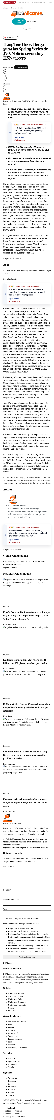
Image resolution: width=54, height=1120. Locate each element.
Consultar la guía (11, 279)
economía (12, 517)
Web (5, 909)
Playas (10, 1024)
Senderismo (12, 1036)
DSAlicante (7, 962)
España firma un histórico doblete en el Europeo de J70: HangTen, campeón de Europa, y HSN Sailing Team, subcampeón (26, 615)
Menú (25, 29)
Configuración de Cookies (15, 1116)
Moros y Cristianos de (38, 2)
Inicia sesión (31, 21)
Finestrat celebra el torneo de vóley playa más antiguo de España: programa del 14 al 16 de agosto (25, 802)
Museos (11, 1041)
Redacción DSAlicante (12, 101)
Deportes (11, 1010)
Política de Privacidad (30, 918)
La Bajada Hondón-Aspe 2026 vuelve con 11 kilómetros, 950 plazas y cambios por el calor (25, 661)
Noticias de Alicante (16, 993)
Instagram (12, 1086)
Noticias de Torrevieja (17, 1005)
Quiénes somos (14, 1061)
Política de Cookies (12, 1113)
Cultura (11, 1007)
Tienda (11, 1067)
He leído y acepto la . (23, 918)
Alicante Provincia (15, 996)
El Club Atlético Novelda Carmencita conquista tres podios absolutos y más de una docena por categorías (26, 707)
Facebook (12, 1081)
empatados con (10, 249)
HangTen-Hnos (40, 198)
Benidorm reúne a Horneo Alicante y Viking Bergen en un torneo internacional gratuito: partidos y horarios (25, 755)
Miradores (12, 1044)
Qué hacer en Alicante (17, 1021)
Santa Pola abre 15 (23, 2)
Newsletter (12, 1064)
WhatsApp (12, 1078)
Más (6, 84)
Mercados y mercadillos (17, 1047)
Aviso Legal (10, 1108)
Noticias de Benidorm (16, 1002)
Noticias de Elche (15, 999)
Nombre (7, 889)
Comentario (8, 866)
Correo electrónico (11, 899)
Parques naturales (15, 1038)
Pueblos (11, 1027)
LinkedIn (11, 1092)
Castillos (11, 1030)
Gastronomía (13, 1033)
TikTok (11, 1095)
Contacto (11, 1058)
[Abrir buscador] (40, 21)
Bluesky (11, 1089)
